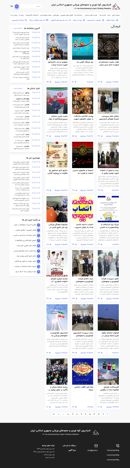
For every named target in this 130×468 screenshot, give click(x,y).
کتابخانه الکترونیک (31, 15)
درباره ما (21, 15)
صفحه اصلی (115, 15)
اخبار (108, 15)
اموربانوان (56, 15)
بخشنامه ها (78, 15)
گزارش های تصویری (67, 15)
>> (54, 414)
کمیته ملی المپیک (49, 458)
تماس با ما (14, 15)
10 (68, 414)
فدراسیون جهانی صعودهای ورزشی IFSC (43, 452)
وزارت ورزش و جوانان (49, 455)
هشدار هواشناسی (45, 15)
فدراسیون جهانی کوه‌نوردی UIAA (45, 449)
